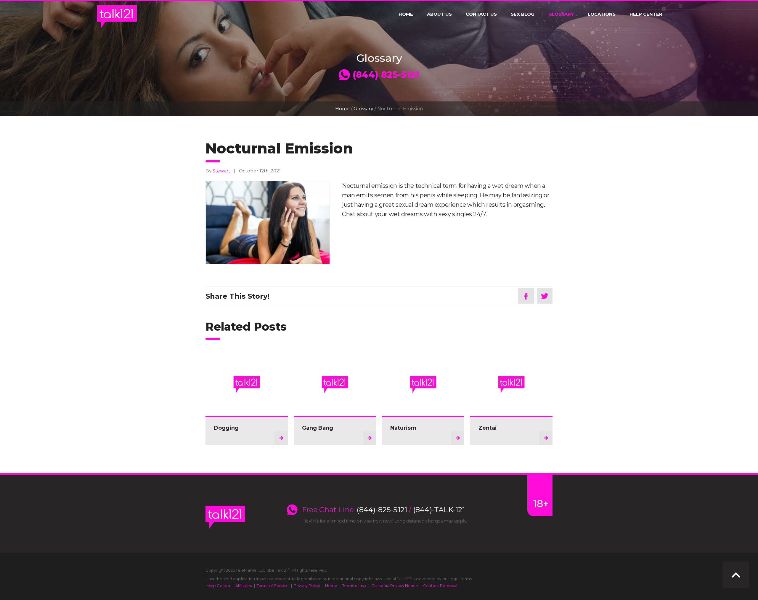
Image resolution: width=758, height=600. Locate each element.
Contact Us (481, 14)
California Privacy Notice (394, 585)
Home (406, 14)
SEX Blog (522, 14)
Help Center (645, 14)
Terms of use (354, 585)
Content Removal (440, 585)
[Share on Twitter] (545, 296)
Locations (602, 14)
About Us (439, 14)
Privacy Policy (307, 585)
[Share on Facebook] (526, 296)
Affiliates (243, 585)
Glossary (561, 14)
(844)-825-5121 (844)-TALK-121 (411, 510)
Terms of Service (273, 585)
